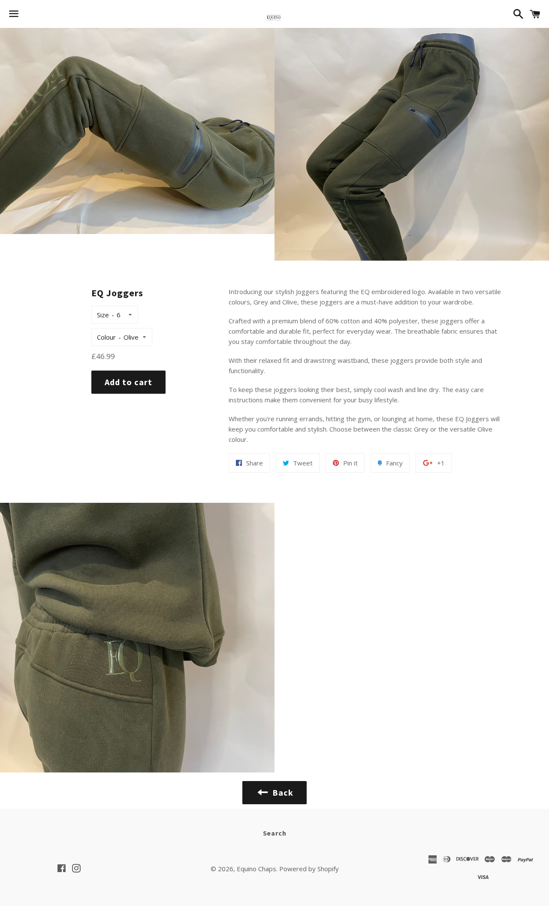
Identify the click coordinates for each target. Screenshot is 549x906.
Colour (106, 337)
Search (275, 833)
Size (103, 314)
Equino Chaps (256, 868)
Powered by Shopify (309, 868)
